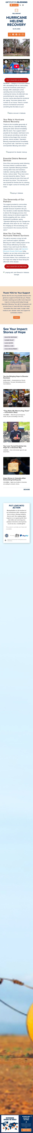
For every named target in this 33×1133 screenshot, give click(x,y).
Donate (16, 317)
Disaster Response (10, 337)
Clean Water (8, 343)
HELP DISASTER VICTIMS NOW (16, 80)
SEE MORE (27, 489)
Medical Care (8, 346)
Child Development (10, 349)
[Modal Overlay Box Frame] (16, 1124)
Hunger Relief (9, 340)
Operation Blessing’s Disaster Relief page (15, 250)
